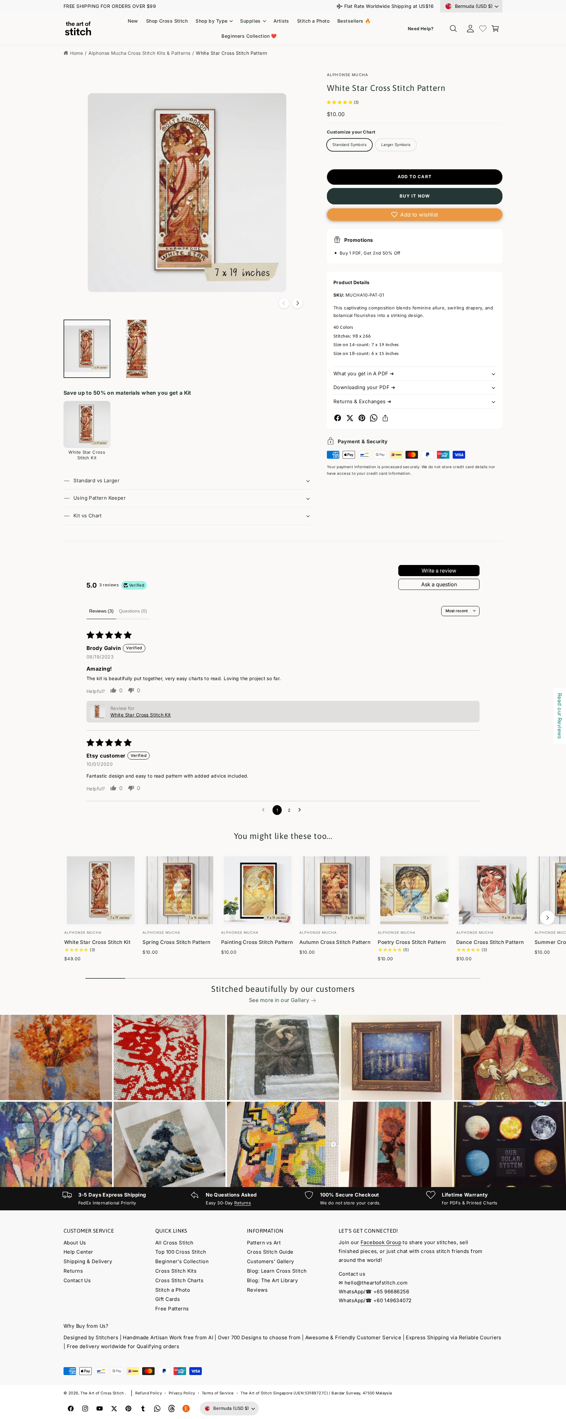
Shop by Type (211, 21)
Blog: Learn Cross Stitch (277, 1271)
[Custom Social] (186, 1408)
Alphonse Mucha (347, 75)
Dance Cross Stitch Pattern (490, 942)
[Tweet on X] (350, 418)
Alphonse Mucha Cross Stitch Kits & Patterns (139, 53)
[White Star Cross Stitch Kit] (87, 424)
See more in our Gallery (279, 1000)
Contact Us (77, 1280)
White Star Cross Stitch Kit (97, 942)
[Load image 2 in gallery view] (137, 349)
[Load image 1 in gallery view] (87, 349)
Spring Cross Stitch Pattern (176, 942)
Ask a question (439, 584)
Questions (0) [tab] (133, 611)
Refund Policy (148, 1393)
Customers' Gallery (270, 1261)
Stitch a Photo (172, 1290)
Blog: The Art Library (272, 1280)
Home (76, 53)
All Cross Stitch (174, 1243)
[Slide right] (297, 303)
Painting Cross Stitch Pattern (257, 942)
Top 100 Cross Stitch (180, 1252)
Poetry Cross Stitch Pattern (412, 942)
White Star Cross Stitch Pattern (231, 53)
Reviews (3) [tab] (101, 611)
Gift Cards (167, 1299)
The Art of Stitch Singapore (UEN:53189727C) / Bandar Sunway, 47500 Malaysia (316, 1393)
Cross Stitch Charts (179, 1280)
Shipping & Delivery (88, 1261)
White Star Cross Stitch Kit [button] (140, 715)
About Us (75, 1243)
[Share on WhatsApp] (373, 418)
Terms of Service (218, 1393)
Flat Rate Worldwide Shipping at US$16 (389, 6)
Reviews (257, 1290)
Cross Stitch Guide (270, 1252)
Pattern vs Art (264, 1243)
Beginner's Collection (182, 1261)
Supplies (250, 21)
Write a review (439, 570)
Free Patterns (172, 1308)
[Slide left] (284, 303)
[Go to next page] (301, 810)
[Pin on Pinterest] (362, 418)
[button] (214, 21)
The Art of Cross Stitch (102, 1393)
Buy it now (415, 195)
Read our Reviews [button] (560, 716)
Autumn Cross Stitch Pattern (334, 942)
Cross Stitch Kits (176, 1271)
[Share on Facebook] (337, 418)
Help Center (78, 1252)
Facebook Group (381, 1242)
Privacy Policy (182, 1393)
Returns (242, 1202)
